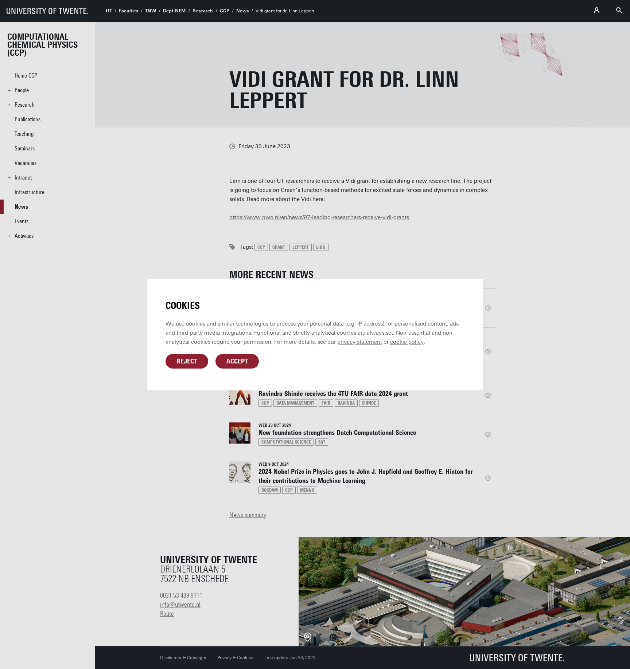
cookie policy (407, 342)
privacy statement (359, 342)
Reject (186, 361)
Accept (237, 361)
